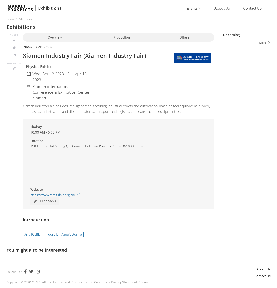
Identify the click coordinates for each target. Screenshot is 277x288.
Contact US (252, 8)
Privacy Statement (124, 282)
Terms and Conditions (94, 282)
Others (184, 37)
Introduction (120, 37)
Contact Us (262, 276)
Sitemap (145, 282)
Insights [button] (191, 8)
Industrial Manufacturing (63, 234)
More (263, 43)
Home (10, 19)
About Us (222, 8)
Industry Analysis (37, 47)
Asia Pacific (32, 234)
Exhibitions (49, 8)
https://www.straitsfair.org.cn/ (53, 195)
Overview (55, 37)
